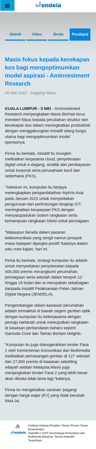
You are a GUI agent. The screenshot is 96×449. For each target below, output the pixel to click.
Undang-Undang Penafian (44, 425)
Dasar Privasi (70, 425)
